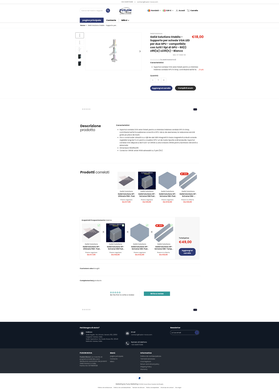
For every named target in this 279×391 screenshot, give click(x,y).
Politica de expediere (152, 387)
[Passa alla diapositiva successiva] (140, 51)
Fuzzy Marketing (132, 384)
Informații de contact (167, 387)
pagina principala (116, 356)
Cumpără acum (185, 88)
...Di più (201, 69)
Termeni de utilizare (138, 387)
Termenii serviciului (147, 359)
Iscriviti (197, 332)
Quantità (154, 75)
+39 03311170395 (127, 2)
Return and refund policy (149, 364)
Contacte (113, 359)
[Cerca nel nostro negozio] (108, 10)
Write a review (157, 293)
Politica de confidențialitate (150, 356)
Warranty (143, 369)
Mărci (112, 361)
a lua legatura (145, 361)
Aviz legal (178, 387)
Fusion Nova (147, 384)
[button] (163, 60)
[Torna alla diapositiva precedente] (87, 51)
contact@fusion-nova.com (147, 2)
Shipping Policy (146, 367)
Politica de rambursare (105, 387)
